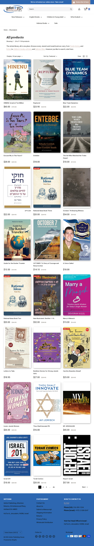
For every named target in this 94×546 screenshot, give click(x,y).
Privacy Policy (41, 519)
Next (84, 487)
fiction (8, 49)
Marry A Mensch (69, 318)
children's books (19, 49)
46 (54, 487)
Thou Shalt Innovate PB (41, 426)
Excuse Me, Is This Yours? (13, 155)
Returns (39, 516)
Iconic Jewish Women (11, 426)
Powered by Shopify (10, 540)
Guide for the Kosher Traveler (14, 263)
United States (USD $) (11, 533)
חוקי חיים (28, 211)
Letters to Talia (9, 371)
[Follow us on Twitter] (40, 536)
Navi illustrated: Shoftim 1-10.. (44, 318)
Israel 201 (7, 479)
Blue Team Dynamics (70, 103)
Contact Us (40, 503)
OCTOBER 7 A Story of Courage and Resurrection (46, 264)
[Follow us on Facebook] (36, 536)
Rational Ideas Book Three (42, 211)
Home (6, 30)
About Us (39, 506)
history (77, 46)
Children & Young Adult (55, 17)
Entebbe (36, 155)
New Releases (17, 17)
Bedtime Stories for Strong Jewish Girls (45, 372)
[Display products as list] (87, 56)
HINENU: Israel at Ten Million (14, 103)
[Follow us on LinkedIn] (54, 536)
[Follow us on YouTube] (47, 536)
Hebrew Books (42, 23)
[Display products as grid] (84, 56)
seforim (28, 49)
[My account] (79, 9)
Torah (72, 46)
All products (13, 30)
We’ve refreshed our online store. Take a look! (47, 2)
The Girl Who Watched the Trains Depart (74, 156)
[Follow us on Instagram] (43, 536)
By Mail (66, 503)
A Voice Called (68, 263)
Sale (56, 23)
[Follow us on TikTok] (50, 536)
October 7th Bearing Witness (73, 211)
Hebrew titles (40, 49)
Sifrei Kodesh (75, 17)
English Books (34, 17)
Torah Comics (38, 479)
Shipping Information (44, 513)
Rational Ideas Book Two (12, 318)
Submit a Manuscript (44, 509)
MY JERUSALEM (69, 426)
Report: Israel (68, 479)
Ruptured (36, 103)
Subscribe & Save (82, 2)
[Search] (71, 9)
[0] (85, 9)
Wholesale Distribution (44, 522)
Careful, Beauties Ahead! (72, 371)
